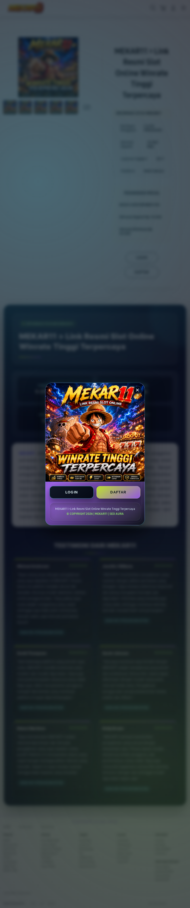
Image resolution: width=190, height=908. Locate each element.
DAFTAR (118, 492)
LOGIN (71, 492)
